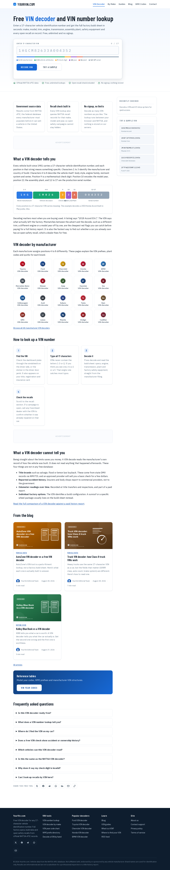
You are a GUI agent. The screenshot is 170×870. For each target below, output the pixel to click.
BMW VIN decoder (80, 836)
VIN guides (106, 824)
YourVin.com (26, 4)
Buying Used (21, 625)
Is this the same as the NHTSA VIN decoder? (41, 758)
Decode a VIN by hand (52, 836)
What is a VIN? (107, 828)
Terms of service (138, 832)
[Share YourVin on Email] (15, 850)
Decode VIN (27, 67)
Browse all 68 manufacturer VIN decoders (31, 328)
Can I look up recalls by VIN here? (35, 777)
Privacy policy (137, 828)
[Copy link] (74, 786)
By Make (112, 4)
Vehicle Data (21, 553)
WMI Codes (140, 4)
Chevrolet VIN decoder (82, 828)
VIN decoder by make (52, 824)
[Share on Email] (68, 786)
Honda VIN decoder (80, 832)
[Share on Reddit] (49, 786)
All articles (17, 665)
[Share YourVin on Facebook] (21, 842)
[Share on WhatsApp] (55, 786)
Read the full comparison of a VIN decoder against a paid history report (48, 503)
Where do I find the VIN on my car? (36, 731)
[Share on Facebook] (43, 786)
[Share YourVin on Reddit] (28, 842)
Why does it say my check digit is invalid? (39, 768)
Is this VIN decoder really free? (34, 712)
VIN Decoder (99, 4)
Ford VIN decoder (79, 820)
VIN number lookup (51, 820)
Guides (122, 4)
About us (135, 820)
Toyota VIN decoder (81, 824)
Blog (130, 4)
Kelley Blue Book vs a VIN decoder (33, 628)
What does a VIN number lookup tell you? (39, 722)
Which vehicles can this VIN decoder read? (40, 749)
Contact (153, 4)
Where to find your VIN (111, 832)
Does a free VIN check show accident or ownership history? (49, 740)
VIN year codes (29, 687)
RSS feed (105, 836)
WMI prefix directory (51, 832)
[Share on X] (37, 786)
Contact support (138, 824)
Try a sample (50, 67)
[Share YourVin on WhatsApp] (34, 842)
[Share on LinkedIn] (62, 786)
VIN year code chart (51, 828)
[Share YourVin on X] (15, 842)
